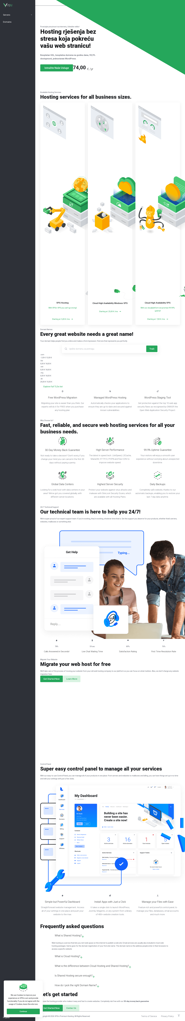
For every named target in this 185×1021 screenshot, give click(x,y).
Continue (23, 1011)
